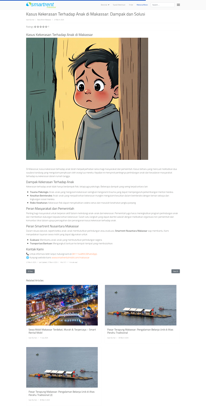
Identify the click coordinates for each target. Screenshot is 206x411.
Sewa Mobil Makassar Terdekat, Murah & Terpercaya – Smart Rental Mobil (62, 331)
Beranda (104, 4)
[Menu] (178, 5)
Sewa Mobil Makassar (44, 19)
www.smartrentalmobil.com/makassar (70, 257)
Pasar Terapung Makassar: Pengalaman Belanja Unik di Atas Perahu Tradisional (140, 331)
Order (131, 4)
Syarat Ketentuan (119, 4)
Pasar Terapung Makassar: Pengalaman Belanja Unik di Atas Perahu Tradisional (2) (62, 393)
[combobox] (163, 5)
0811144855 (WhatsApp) (84, 254)
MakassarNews (142, 4)
